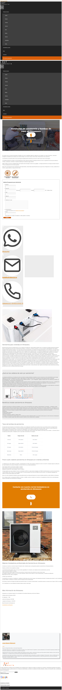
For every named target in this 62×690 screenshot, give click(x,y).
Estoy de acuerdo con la (15, 210)
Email (6, 192)
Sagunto (6, 85)
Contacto (5, 54)
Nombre (7, 184)
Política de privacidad (4, 673)
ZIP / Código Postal (48, 190)
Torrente (6, 22)
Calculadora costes (6, 47)
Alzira (6, 29)
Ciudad (32, 190)
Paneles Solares (6, 11)
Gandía (6, 15)
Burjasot (6, 36)
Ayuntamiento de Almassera (7, 604)
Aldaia (6, 43)
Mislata (6, 33)
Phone (6, 211)
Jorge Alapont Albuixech (8, 643)
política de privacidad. (20, 210)
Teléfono (7, 196)
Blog (4, 51)
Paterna (6, 78)
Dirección (7, 188)
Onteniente (7, 40)
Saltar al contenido (3, 0)
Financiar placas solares (5, 685)
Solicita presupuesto (8, 58)
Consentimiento (8, 209)
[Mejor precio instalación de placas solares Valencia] (5, 4)
